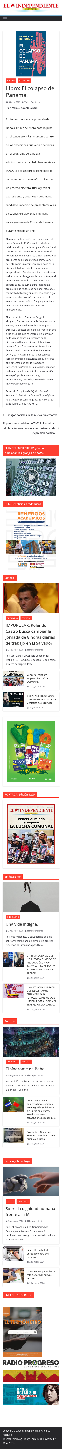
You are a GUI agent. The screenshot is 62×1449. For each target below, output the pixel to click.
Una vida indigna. (22, 924)
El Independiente (35, 649)
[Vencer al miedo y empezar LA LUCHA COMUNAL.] (13, 680)
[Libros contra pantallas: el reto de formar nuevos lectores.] (13, 1277)
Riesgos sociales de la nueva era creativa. (32, 415)
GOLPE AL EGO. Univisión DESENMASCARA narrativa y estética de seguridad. (41, 699)
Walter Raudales (32, 102)
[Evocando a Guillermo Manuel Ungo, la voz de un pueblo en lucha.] (13, 1138)
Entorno (26, 1062)
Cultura (11, 80)
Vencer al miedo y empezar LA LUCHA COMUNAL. (37, 678)
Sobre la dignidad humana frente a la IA (30, 1211)
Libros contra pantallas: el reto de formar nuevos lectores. (41, 1275)
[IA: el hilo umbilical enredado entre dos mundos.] (13, 1256)
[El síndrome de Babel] (31, 1042)
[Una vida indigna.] (31, 897)
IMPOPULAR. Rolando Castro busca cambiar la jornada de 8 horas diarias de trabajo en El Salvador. (30, 634)
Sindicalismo (13, 917)
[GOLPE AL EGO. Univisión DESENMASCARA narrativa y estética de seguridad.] (13, 701)
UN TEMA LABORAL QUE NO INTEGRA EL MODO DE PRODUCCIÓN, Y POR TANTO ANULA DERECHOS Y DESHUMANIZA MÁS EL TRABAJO (41, 964)
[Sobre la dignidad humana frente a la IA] (31, 1181)
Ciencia (10, 1201)
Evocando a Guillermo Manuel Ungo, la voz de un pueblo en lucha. (41, 1135)
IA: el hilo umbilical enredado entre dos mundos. (38, 1254)
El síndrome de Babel (25, 1068)
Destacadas (24, 80)
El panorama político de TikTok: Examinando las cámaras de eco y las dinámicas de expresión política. (29, 428)
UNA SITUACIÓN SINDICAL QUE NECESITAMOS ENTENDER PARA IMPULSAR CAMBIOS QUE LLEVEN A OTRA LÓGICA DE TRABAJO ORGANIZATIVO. (42, 996)
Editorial (26, 618)
